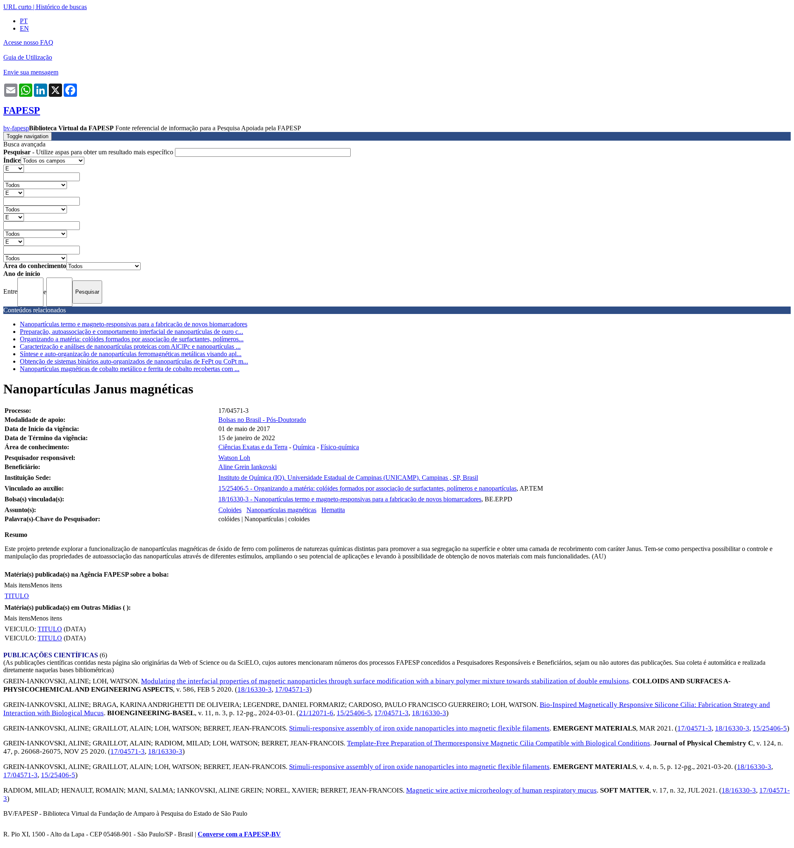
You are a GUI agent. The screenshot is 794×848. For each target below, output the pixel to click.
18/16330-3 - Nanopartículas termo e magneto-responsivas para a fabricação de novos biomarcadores (349, 499)
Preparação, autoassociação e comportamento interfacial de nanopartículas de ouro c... (131, 331)
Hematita (333, 509)
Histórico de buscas (61, 6)
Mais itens (17, 585)
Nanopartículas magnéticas (281, 509)
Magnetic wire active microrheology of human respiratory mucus (501, 790)
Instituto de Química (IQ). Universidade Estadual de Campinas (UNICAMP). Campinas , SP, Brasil (348, 477)
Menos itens (46, 585)
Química (304, 446)
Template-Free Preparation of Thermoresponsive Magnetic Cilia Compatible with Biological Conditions (498, 743)
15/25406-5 (354, 713)
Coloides (230, 509)
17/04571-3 (292, 689)
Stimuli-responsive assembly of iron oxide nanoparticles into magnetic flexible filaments (419, 728)
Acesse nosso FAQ (28, 42)
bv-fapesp (16, 128)
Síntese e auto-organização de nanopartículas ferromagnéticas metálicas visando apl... (131, 353)
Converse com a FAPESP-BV (239, 834)
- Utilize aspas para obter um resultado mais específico (89, 152)
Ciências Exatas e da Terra (252, 446)
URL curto (17, 6)
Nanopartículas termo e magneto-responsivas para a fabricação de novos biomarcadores (133, 324)
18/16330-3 (254, 689)
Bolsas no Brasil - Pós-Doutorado (262, 419)
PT (24, 20)
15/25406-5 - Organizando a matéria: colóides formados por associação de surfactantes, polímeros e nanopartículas (367, 488)
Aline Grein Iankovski (247, 466)
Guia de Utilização (27, 57)
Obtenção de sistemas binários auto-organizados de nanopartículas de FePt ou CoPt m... (134, 361)
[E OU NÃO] (13, 168)
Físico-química (339, 446)
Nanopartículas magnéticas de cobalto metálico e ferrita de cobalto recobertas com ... (129, 368)
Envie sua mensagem (30, 72)
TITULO (17, 595)
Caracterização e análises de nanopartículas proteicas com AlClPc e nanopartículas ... (130, 346)
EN (24, 28)
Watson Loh (234, 457)
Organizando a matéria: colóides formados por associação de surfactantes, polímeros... (132, 339)
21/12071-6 (316, 713)
